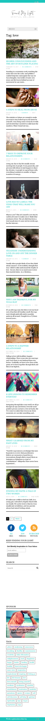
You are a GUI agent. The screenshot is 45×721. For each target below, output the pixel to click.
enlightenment (12, 659)
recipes (27, 693)
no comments (27, 67)
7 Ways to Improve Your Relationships (19, 154)
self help (23, 697)
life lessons (16, 678)
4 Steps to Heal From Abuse (21, 109)
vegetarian (11, 705)
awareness (29, 647)
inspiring (22, 674)
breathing (10, 651)
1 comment (24, 113)
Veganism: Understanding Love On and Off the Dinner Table (21, 253)
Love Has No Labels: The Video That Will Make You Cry (20, 204)
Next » (17, 519)
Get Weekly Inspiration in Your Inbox (22, 546)
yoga (19, 705)
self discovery (12, 697)
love (24, 678)
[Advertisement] (24, 587)
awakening (18, 647)
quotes (19, 693)
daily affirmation (22, 655)
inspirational (11, 674)
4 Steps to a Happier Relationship (17, 347)
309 (22, 533)
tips (19, 701)
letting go (31, 674)
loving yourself (24, 682)
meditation (20, 685)
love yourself (11, 682)
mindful (30, 685)
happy (9, 662)
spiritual (32, 697)
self (34, 693)
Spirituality (11, 701)
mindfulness (11, 689)
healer (16, 662)
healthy (9, 666)
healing (24, 662)
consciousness (30, 651)
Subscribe (34, 533)
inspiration (22, 670)
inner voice (11, 670)
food (22, 659)
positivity (32, 689)
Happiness (31, 659)
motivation (23, 689)
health (32, 662)
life (8, 678)
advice (9, 647)
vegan (25, 701)
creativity (10, 655)
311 (11, 533)
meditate (10, 685)
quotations (11, 693)
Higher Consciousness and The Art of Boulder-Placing (22, 62)
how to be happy (21, 666)
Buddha (19, 651)
